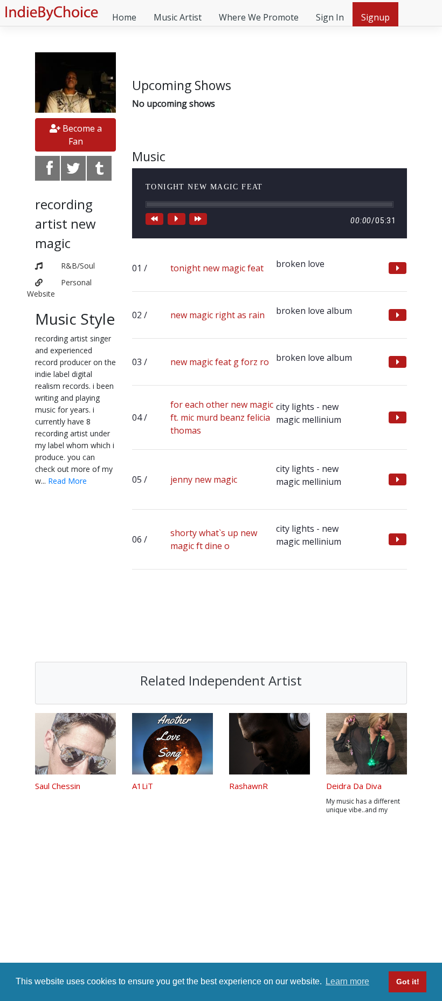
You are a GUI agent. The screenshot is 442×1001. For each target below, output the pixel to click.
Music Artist (178, 17)
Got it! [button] (407, 981)
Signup (375, 17)
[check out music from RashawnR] (269, 743)
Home (124, 17)
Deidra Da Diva (354, 785)
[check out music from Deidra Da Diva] (366, 743)
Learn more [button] (347, 981)
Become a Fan (81, 134)
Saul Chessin (57, 785)
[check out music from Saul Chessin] (75, 743)
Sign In (330, 17)
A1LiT (142, 785)
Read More (67, 481)
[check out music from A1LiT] (172, 743)
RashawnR (248, 785)
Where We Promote (259, 17)
